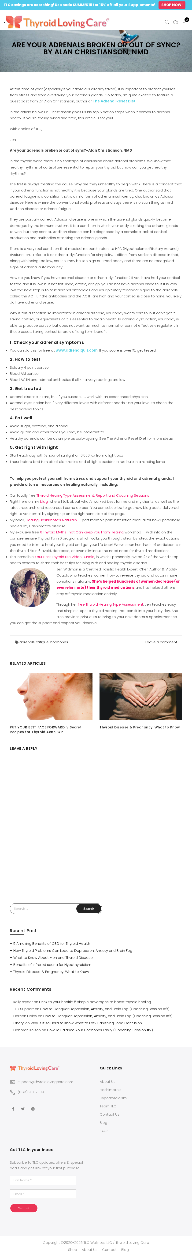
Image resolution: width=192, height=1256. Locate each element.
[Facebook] (13, 1106)
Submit (24, 1208)
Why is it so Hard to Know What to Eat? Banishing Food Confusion (86, 1022)
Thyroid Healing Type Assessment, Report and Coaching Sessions (93, 495)
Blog (103, 1122)
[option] (51, 703)
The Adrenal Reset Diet (114, 101)
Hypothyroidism (113, 1097)
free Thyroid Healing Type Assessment (110, 604)
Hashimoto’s (110, 1089)
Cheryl (18, 1022)
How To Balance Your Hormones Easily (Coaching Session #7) (100, 1029)
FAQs (104, 1130)
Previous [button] (14, 703)
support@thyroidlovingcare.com (45, 1081)
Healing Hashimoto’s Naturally (51, 519)
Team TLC (108, 1106)
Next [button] (177, 703)
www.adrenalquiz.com (77, 350)
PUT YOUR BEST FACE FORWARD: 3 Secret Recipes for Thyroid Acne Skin (45, 729)
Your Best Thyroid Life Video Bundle (64, 556)
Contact (109, 1249)
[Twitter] (23, 1106)
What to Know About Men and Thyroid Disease (53, 957)
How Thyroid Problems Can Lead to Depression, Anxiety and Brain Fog (72, 950)
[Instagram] (33, 1106)
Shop (72, 1249)
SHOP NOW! (172, 4)
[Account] (175, 22)
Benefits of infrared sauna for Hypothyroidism (52, 964)
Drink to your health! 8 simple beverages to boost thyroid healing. (95, 1001)
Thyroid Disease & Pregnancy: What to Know (140, 727)
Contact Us (109, 1114)
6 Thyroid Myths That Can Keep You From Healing (82, 532)
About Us (107, 1081)
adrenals (27, 642)
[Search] (167, 22)
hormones (59, 642)
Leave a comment (161, 642)
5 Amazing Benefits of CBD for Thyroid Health (51, 943)
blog (44, 501)
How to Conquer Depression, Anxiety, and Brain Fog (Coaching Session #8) (105, 1008)
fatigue (42, 642)
